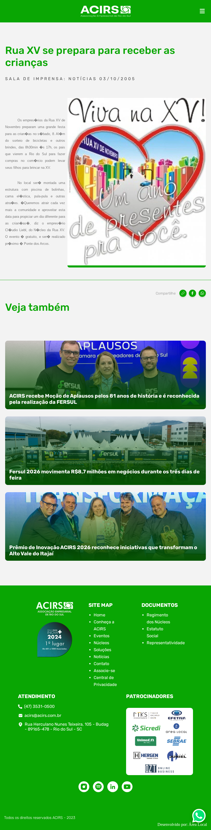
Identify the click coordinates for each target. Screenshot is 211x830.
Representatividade (166, 642)
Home (99, 615)
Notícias (101, 656)
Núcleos (101, 642)
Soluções (102, 649)
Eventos (101, 635)
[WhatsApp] (202, 293)
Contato (101, 663)
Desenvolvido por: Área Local (182, 824)
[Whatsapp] (199, 817)
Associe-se (104, 670)
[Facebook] (192, 293)
